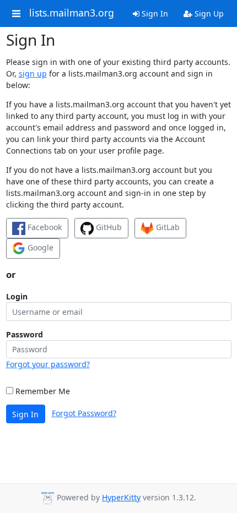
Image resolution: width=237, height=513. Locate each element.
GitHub (108, 227)
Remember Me (41, 391)
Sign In (153, 13)
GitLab (167, 227)
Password (24, 334)
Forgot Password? (84, 413)
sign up (33, 73)
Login (17, 296)
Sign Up (208, 13)
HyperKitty (121, 497)
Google (39, 247)
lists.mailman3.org (71, 13)
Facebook (43, 227)
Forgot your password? (48, 364)
